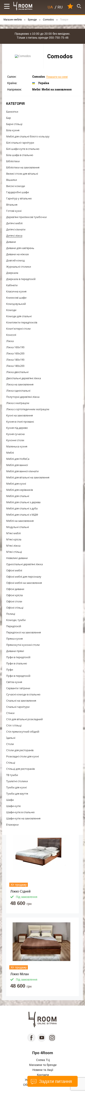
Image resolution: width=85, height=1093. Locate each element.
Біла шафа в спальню (19, 155)
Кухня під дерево (17, 428)
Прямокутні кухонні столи (23, 645)
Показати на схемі (57, 77)
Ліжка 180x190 (15, 359)
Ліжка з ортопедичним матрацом (27, 409)
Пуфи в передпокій (18, 657)
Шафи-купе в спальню (20, 812)
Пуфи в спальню (16, 663)
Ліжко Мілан (19, 974)
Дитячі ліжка (14, 235)
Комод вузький (16, 304)
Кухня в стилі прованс (20, 421)
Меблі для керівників (19, 490)
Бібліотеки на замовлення (22, 167)
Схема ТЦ (43, 1060)
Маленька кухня (16, 446)
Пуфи (9, 669)
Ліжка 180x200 (15, 366)
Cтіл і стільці (13, 725)
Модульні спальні (17, 527)
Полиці (10, 614)
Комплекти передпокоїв (21, 322)
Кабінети (12, 285)
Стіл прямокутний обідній (22, 731)
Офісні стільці (14, 607)
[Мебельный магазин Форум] (23, 6)
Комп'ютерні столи (18, 328)
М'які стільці (14, 552)
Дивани (11, 242)
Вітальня (11, 204)
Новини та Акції (42, 1070)
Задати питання (55, 1081)
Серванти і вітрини (18, 688)
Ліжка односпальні (18, 390)
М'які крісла (13, 539)
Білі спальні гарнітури (20, 142)
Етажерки (12, 824)
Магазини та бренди (43, 1065)
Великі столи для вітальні (22, 173)
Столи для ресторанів (19, 750)
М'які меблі (13, 533)
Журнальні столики (18, 266)
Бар (8, 118)
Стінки (10, 713)
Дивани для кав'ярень (20, 248)
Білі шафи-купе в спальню (22, 149)
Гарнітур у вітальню (19, 198)
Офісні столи (14, 601)
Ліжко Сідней (20, 891)
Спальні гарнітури (18, 707)
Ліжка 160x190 (15, 347)
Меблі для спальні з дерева (23, 502)
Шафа (10, 800)
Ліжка (10, 341)
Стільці (10, 762)
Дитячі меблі (14, 223)
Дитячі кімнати (15, 229)
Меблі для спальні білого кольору (28, 136)
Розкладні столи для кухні (22, 756)
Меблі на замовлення (20, 521)
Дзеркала (12, 273)
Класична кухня (16, 291)
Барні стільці (14, 124)
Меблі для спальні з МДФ (22, 514)
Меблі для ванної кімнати (22, 471)
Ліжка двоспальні (17, 372)
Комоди (11, 310)
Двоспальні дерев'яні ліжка (23, 378)
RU (60, 7)
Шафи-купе (13, 806)
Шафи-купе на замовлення (23, 818)
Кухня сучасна (15, 434)
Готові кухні (13, 211)
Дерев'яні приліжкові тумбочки (26, 217)
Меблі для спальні (17, 496)
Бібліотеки (13, 161)
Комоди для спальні (19, 316)
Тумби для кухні (16, 787)
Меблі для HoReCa (17, 459)
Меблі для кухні (16, 483)
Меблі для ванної (17, 465)
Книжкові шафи (16, 297)
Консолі (11, 335)
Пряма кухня (14, 638)
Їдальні (10, 738)
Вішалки (11, 180)
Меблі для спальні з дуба (22, 508)
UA (50, 7)
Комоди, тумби (16, 620)
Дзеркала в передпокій (20, 279)
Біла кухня (12, 130)
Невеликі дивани (17, 558)
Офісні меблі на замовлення (24, 583)
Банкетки (12, 111)
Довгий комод (15, 260)
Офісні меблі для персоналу (23, 576)
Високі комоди (15, 186)
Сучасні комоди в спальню (23, 694)
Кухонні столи (15, 440)
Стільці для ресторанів (20, 769)
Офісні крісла (14, 595)
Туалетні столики (17, 781)
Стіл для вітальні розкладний (24, 719)
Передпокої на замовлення (23, 632)
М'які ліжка (13, 545)
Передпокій (13, 626)
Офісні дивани (15, 589)
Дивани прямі (15, 651)
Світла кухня (14, 682)
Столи (10, 744)
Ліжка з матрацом (17, 403)
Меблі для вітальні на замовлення (27, 477)
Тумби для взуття (17, 793)
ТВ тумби (12, 775)
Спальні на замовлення (21, 700)
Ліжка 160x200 (15, 353)
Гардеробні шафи (17, 192)
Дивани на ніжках (17, 254)
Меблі (10, 452)
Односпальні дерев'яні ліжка (24, 564)
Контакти (43, 1074)
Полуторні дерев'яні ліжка (22, 397)
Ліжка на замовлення (19, 384)
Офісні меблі (14, 570)
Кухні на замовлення (19, 415)
